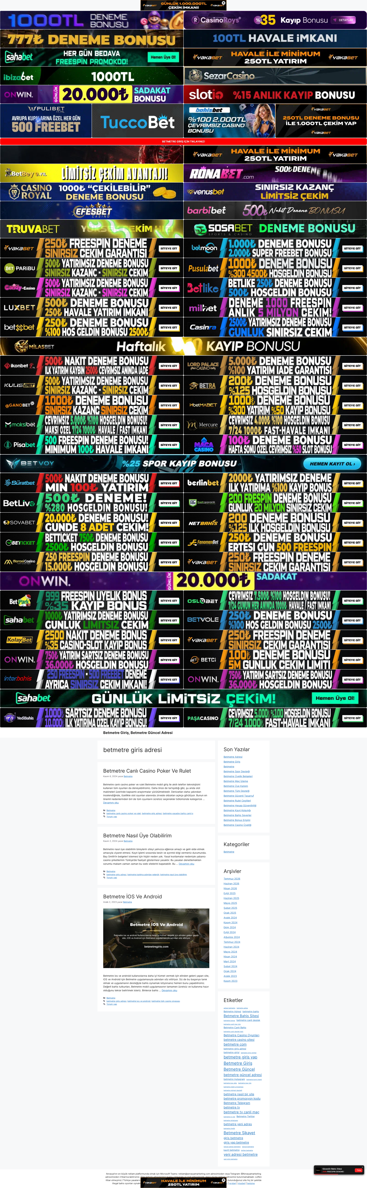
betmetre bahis (251, 1011)
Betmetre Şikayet (239, 1132)
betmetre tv (232, 1107)
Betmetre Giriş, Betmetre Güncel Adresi (138, 733)
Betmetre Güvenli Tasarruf (239, 795)
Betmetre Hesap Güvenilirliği (240, 805)
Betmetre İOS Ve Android (132, 896)
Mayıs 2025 (230, 903)
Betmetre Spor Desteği (237, 771)
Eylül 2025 (230, 893)
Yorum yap (112, 816)
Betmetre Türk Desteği (236, 791)
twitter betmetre (247, 1150)
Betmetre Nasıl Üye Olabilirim (137, 835)
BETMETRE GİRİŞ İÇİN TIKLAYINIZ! (183, 141)
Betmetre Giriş (232, 761)
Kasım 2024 (230, 922)
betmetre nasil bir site (239, 1094)
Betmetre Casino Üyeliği (237, 825)
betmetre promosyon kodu (242, 1098)
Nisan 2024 (230, 956)
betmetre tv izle (229, 1117)
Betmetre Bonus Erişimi (237, 820)
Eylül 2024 (230, 932)
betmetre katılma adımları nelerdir (143, 874)
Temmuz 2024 (232, 942)
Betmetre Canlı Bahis (235, 1027)
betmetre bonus (229, 1020)
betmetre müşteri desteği (233, 1090)
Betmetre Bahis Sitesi (241, 1016)
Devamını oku (111, 802)
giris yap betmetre (236, 1142)
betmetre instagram (234, 1079)
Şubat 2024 (230, 966)
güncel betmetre (248, 1147)
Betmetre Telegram (237, 1103)
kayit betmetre (232, 1150)
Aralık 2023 (230, 976)
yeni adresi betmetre (241, 1154)
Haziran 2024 (231, 946)
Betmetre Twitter (246, 1116)
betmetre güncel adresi (243, 1075)
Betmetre (111, 810)
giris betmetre (233, 1138)
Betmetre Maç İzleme (236, 781)
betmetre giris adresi (152, 813)
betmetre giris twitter (248, 1053)
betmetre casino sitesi (239, 1039)
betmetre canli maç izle (232, 1024)
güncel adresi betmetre (232, 1147)
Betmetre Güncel (239, 1069)
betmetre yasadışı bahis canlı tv (178, 813)
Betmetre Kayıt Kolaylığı (237, 810)
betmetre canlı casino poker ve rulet (124, 813)
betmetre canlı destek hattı (233, 1032)
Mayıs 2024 (230, 951)
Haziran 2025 (231, 898)
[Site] (91, 248)
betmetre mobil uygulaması (233, 1087)
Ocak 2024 (230, 971)
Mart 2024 (230, 961)
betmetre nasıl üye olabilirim (173, 874)
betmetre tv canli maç (241, 1112)
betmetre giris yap (240, 1057)
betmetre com (235, 1044)
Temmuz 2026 (232, 878)
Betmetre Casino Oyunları (241, 1035)
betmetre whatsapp (231, 1120)
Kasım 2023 (230, 981)
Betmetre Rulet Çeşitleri (237, 800)
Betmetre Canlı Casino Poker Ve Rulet (147, 771)
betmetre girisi (231, 1052)
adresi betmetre (229, 1008)
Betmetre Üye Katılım (236, 786)
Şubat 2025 (230, 907)
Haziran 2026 (231, 883)
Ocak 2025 (230, 912)
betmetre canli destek (248, 1020)
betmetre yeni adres (238, 1124)
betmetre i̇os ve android (138, 1001)
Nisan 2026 (230, 888)
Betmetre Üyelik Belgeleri (238, 776)
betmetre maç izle (244, 1083)
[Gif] (183, 346)
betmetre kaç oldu (230, 1083)
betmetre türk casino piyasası (166, 1001)
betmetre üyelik (229, 1128)
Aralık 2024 (230, 917)
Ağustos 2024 (232, 937)
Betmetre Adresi (233, 756)
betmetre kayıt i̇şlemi (254, 1079)
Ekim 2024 (230, 927)
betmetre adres (242, 1008)
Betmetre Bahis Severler (237, 815)
